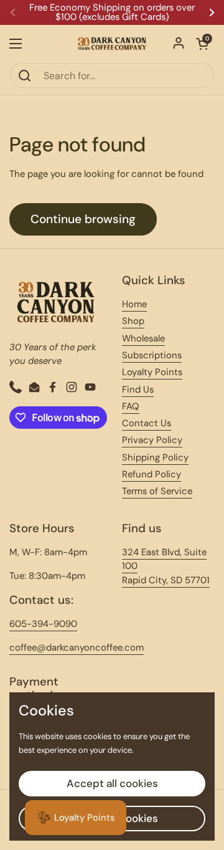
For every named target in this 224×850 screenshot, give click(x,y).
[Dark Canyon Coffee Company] (112, 43)
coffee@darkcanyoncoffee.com (76, 647)
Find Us (138, 389)
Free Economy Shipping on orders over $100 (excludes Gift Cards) (112, 12)
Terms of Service (157, 491)
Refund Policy (151, 474)
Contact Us (146, 423)
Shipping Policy (155, 457)
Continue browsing (83, 219)
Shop (133, 321)
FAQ (130, 406)
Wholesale (143, 338)
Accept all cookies (112, 783)
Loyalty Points (152, 372)
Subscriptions (152, 355)
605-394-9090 (43, 624)
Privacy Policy (152, 440)
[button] (202, 43)
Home (134, 304)
